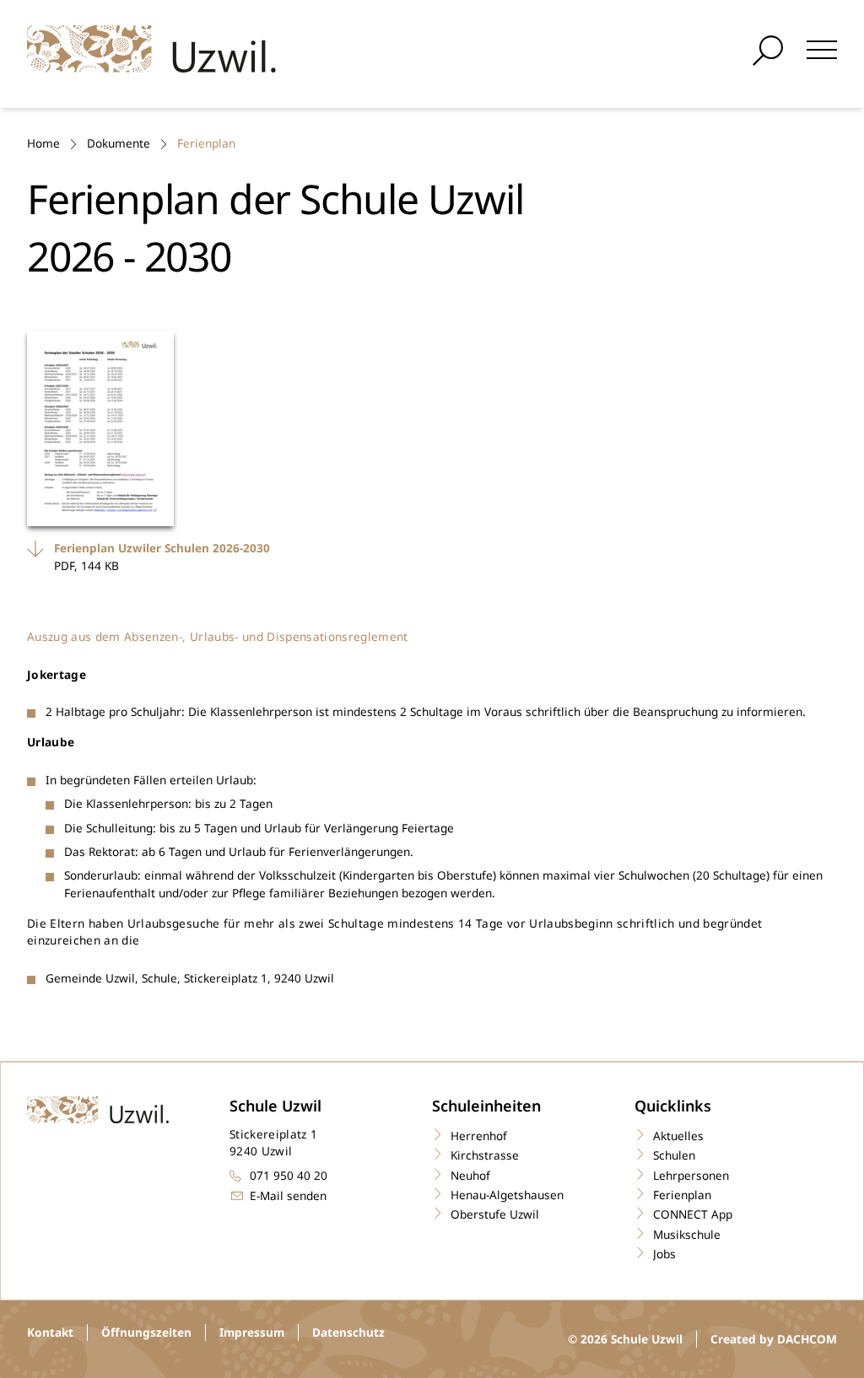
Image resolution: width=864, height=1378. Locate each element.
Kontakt (50, 1332)
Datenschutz (348, 1332)
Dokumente (118, 143)
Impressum (251, 1332)
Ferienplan (206, 143)
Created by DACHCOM (773, 1339)
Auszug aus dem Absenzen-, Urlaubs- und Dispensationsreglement (219, 636)
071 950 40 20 (288, 1175)
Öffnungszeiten (146, 1332)
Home (43, 143)
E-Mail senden (288, 1195)
